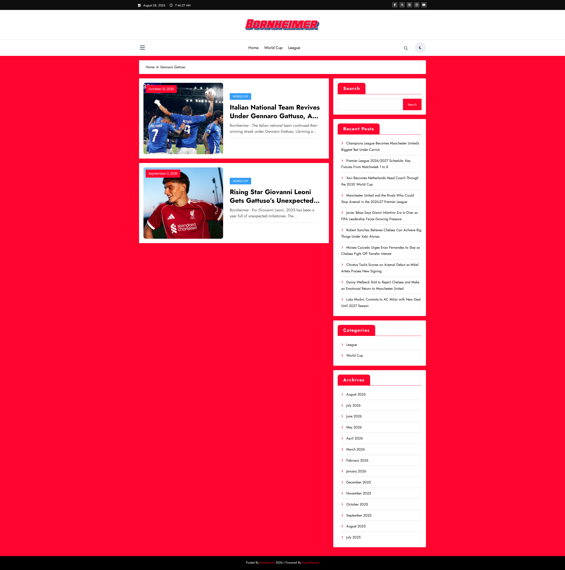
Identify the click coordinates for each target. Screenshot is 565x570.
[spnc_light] (420, 47)
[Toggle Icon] (142, 48)
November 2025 (358, 493)
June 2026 (354, 416)
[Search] (405, 48)
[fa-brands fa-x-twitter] (402, 5)
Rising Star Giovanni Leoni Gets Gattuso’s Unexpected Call (272, 196)
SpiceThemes (310, 562)
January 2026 (356, 471)
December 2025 (358, 482)
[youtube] (424, 5)
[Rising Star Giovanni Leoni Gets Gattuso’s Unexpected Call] (183, 202)
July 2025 (353, 537)
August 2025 (356, 526)
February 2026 (357, 460)
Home (253, 48)
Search (351, 88)
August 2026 (356, 394)
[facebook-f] (394, 5)
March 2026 (355, 449)
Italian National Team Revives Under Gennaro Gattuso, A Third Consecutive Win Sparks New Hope (275, 111)
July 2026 (353, 405)
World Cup (273, 48)
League (294, 48)
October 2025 (357, 504)
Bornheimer (267, 562)
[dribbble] (409, 5)
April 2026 (354, 438)
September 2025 (358, 515)
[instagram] (416, 5)
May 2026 (354, 427)
